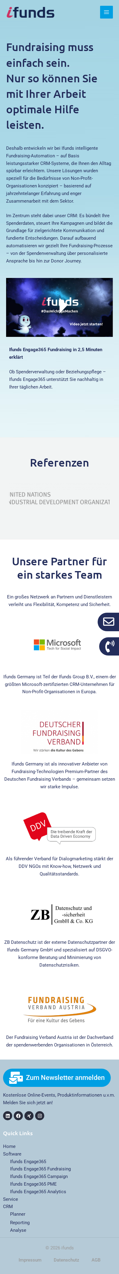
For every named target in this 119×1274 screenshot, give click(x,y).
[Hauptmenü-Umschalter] (106, 12)
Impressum (30, 1260)
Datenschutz (66, 1260)
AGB (96, 1260)
